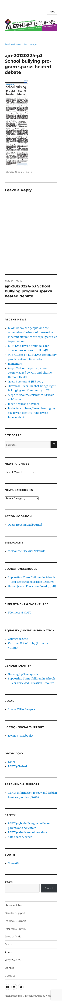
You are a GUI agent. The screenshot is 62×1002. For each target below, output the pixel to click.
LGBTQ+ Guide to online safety (27, 832)
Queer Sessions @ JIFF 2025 (25, 381)
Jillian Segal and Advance (23, 403)
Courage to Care (18, 638)
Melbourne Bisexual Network (26, 551)
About (9, 952)
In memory (15, 363)
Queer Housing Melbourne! (25, 524)
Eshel (11, 761)
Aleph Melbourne (13, 996)
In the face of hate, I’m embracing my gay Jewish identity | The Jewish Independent (31, 413)
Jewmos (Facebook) (20, 735)
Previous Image (13, 44)
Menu (51, 11)
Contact (10, 975)
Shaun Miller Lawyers (21, 709)
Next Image (30, 44)
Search (9, 881)
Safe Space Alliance (20, 836)
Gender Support (15, 913)
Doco (8, 944)
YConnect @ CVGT (19, 612)
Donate (9, 967)
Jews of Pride (13, 936)
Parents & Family (15, 928)
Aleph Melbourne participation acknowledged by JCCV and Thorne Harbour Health (30, 373)
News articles (13, 905)
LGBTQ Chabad (17, 766)
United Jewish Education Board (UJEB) (32, 586)
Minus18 (13, 863)
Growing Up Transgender (24, 674)
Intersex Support (15, 920)
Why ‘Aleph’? (13, 960)
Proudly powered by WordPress (41, 996)
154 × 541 (30, 172)
